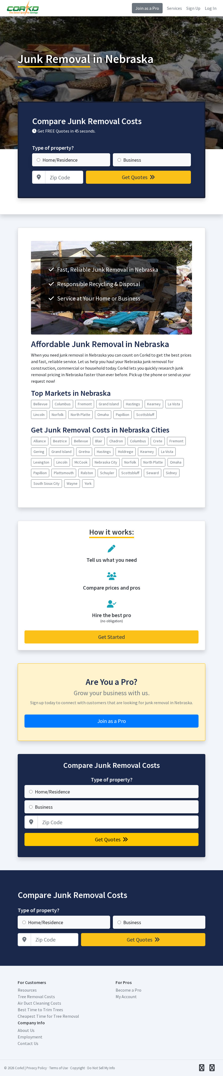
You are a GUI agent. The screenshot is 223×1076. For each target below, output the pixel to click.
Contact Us (28, 1043)
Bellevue (40, 403)
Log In (210, 8)
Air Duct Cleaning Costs (39, 1003)
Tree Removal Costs (36, 996)
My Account (126, 996)
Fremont (85, 403)
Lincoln (39, 414)
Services (174, 8)
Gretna (84, 451)
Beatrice (60, 441)
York (88, 483)
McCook (81, 462)
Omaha (103, 414)
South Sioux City (46, 483)
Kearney (154, 403)
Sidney (171, 472)
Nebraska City (106, 462)
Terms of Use (58, 1068)
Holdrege (125, 451)
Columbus (63, 403)
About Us (26, 1030)
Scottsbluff (145, 414)
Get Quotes (135, 177)
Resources (27, 990)
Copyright (77, 1068)
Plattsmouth (64, 472)
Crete (157, 441)
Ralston (87, 472)
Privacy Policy (36, 1068)
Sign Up (193, 8)
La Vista (174, 403)
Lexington (41, 462)
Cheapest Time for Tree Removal (48, 1016)
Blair (98, 441)
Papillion (122, 414)
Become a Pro (128, 990)
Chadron (116, 441)
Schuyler (107, 472)
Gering (38, 451)
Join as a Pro (147, 8)
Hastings (133, 403)
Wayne (72, 483)
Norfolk (58, 414)
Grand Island (109, 403)
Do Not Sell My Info (101, 1068)
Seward (152, 472)
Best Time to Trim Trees (40, 1009)
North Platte (80, 414)
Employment (30, 1037)
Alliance (39, 441)
